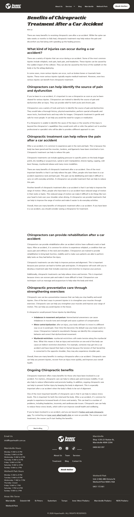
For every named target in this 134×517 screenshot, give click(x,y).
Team (67, 455)
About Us (58, 6)
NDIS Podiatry (122, 500)
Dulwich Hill (25, 500)
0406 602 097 (98, 446)
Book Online (121, 6)
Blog (80, 6)
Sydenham (52, 500)
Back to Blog (38, 427)
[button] (70, 6)
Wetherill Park (102, 6)
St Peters (39, 500)
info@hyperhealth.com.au (14, 440)
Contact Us (77, 460)
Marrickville (89, 6)
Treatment (56, 460)
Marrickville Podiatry (102, 500)
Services (76, 455)
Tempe (64, 500)
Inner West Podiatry (80, 500)
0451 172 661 (98, 486)
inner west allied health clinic (59, 414)
